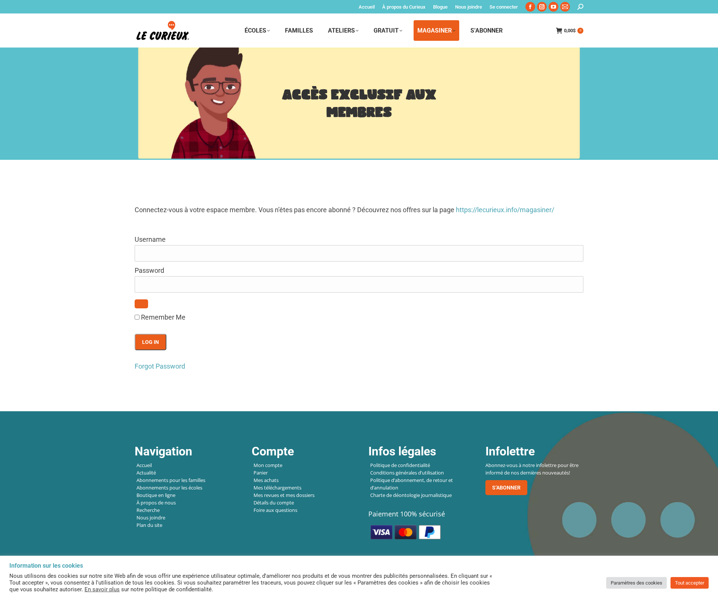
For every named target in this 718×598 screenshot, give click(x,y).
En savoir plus (102, 589)
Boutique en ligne (155, 495)
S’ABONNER (506, 488)
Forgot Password (160, 366)
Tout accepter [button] (689, 583)
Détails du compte (274, 502)
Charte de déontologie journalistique (411, 495)
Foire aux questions (275, 510)
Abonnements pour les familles (170, 480)
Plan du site (149, 525)
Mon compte (268, 465)
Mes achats (266, 480)
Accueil (144, 465)
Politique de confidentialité (400, 465)
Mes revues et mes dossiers (284, 495)
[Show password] (141, 303)
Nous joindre (150, 517)
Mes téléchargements (277, 487)
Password (149, 270)
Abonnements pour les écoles (169, 487)
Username (150, 239)
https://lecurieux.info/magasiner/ (505, 210)
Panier (261, 472)
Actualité (146, 472)
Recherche (148, 510)
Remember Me (162, 317)
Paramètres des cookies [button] (636, 583)
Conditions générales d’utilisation (407, 472)
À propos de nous (156, 502)
